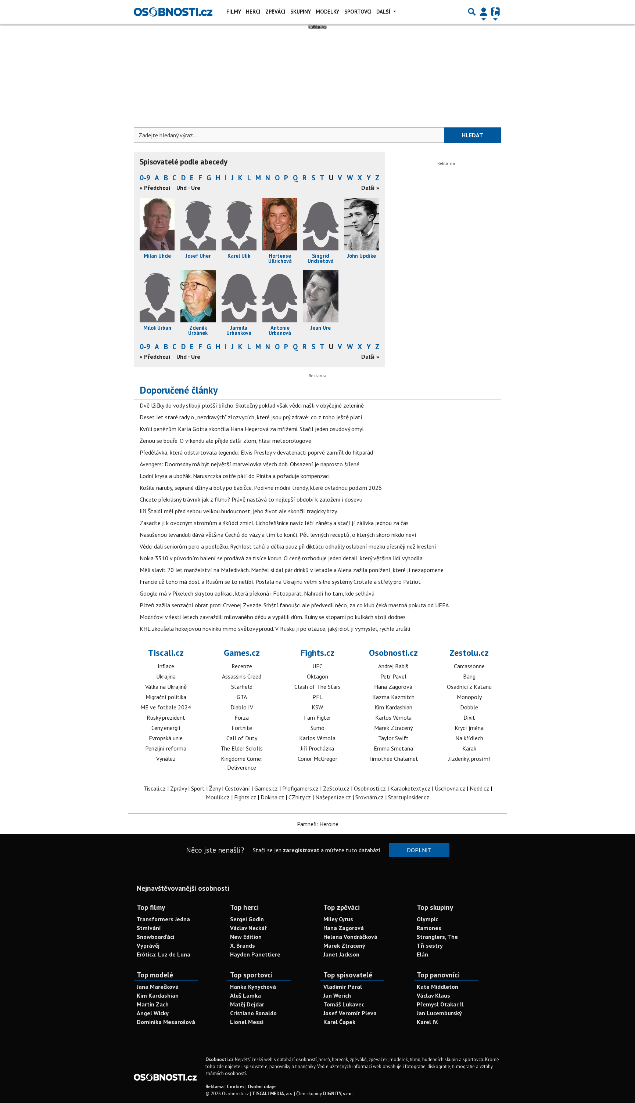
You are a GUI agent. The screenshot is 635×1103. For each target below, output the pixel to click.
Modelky (327, 11)
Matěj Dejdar (247, 1004)
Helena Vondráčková (350, 936)
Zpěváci (275, 11)
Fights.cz (317, 652)
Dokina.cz (272, 797)
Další (384, 11)
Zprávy (178, 788)
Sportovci (358, 11)
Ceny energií (165, 727)
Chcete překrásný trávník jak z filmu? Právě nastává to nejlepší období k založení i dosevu (251, 499)
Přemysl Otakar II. (440, 1004)
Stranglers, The (437, 936)
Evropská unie (166, 738)
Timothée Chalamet (393, 758)
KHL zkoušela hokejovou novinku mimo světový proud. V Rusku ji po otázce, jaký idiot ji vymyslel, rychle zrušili (275, 628)
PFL (317, 697)
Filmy (233, 11)
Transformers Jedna (163, 919)
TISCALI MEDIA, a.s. (272, 1094)
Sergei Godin (247, 919)
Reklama (214, 1087)
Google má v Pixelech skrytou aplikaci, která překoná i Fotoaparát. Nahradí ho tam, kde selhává (257, 593)
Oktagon (317, 676)
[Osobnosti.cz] (173, 12)
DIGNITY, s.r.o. (338, 1094)
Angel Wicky (153, 1013)
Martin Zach (153, 1004)
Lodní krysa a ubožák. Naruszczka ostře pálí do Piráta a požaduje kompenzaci (235, 476)
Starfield (241, 686)
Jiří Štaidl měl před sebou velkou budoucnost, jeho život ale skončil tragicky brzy (238, 511)
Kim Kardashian (393, 707)
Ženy (214, 788)
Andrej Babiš (393, 666)
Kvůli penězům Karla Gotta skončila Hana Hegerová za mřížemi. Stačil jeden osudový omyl (252, 429)
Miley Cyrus (338, 919)
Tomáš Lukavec (343, 1004)
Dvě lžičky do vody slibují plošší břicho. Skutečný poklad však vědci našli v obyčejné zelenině (252, 405)
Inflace (166, 666)
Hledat (472, 135)
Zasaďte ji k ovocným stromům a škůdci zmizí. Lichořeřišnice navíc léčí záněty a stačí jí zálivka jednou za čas (274, 523)
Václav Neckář (248, 928)
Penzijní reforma (165, 748)
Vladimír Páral (342, 986)
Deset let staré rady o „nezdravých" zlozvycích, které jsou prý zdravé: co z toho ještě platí (251, 417)
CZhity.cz (299, 797)
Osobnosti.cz (393, 652)
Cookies (235, 1087)
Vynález (166, 758)
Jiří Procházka (317, 748)
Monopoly (469, 697)
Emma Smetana (393, 748)
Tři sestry (430, 945)
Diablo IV (241, 707)
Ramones (429, 928)
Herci (253, 11)
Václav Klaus (433, 995)
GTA (242, 697)
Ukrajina (166, 676)
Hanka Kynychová (253, 986)
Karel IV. (427, 1022)
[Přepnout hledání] (472, 12)
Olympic (427, 919)
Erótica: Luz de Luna (163, 954)
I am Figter (317, 717)
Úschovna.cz (450, 788)
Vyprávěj (148, 945)
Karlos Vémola (317, 738)
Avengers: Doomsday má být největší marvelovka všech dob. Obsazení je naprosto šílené (249, 464)
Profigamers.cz (300, 788)
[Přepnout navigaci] (483, 12)
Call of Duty (241, 738)
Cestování (237, 788)
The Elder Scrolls (241, 748)
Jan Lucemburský (439, 1013)
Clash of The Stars (317, 686)
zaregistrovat (301, 850)
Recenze (242, 666)
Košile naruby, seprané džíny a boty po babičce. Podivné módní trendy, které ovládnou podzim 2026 (261, 487)
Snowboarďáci (155, 936)
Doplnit (419, 850)
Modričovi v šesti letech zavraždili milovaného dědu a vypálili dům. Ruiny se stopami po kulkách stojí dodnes (273, 617)
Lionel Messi (246, 1022)
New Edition (246, 936)
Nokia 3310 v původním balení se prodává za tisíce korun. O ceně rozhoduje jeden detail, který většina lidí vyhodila (281, 558)
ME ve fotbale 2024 (165, 707)
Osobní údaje (262, 1087)
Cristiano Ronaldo (253, 1013)
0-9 (145, 177)
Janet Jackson (341, 954)
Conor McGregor (317, 758)
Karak (469, 748)
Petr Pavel (393, 676)
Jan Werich (337, 995)
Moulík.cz (218, 797)
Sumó (317, 727)
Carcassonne (469, 666)
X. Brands (242, 945)
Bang (469, 676)
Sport (198, 788)
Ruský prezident (166, 717)
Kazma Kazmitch (393, 697)
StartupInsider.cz (408, 797)
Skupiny (300, 11)
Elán (422, 954)
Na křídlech (469, 738)
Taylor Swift (393, 738)
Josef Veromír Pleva (350, 1013)
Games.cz (242, 652)
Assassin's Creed (241, 676)
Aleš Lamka (245, 995)
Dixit (469, 717)
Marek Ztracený (393, 727)
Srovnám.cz (369, 797)
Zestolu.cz (469, 652)
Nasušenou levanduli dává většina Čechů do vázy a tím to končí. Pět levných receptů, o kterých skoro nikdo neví (278, 534)
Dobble (469, 707)
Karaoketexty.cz (410, 788)
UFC (317, 666)
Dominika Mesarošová (166, 1022)
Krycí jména (469, 727)
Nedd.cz (479, 788)
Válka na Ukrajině (166, 686)
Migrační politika (166, 697)
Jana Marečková (158, 986)
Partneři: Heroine (317, 824)
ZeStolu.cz (336, 788)
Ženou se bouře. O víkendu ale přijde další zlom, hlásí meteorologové (225, 440)
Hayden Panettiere (255, 954)
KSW (317, 707)
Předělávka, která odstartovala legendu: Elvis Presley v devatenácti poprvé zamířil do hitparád (256, 452)
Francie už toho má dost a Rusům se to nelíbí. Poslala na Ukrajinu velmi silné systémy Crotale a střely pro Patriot (280, 581)
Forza (241, 717)
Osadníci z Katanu (469, 686)
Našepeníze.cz (333, 797)
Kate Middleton (437, 986)
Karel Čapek (339, 1022)
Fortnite (242, 727)
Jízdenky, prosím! (469, 758)
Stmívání (149, 928)
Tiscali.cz (166, 652)
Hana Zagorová (393, 686)
